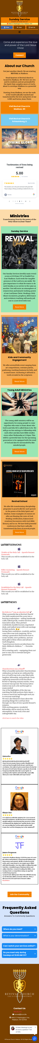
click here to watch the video (13, 718)
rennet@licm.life (21, 1014)
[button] (19, 32)
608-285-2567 (18, 1011)
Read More (6, 880)
